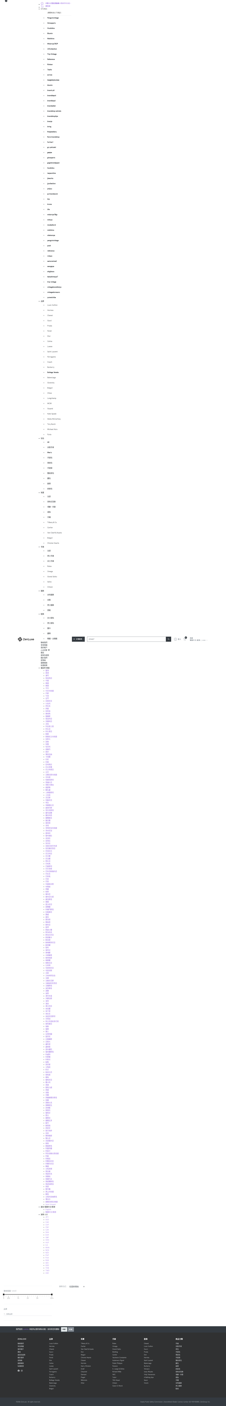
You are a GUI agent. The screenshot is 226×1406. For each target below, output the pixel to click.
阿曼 (47, 1156)
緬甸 (47, 1077)
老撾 (47, 1085)
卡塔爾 (47, 757)
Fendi (49, 331)
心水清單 (44, 650)
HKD (47, 1240)
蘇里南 (47, 1126)
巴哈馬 (47, 864)
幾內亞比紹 (49, 897)
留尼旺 (47, 1036)
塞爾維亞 (48, 818)
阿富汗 (47, 1151)
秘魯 (47, 1062)
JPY (47, 1217)
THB (47, 1268)
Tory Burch (51, 424)
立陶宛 (47, 1067)
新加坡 (47, 940)
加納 (47, 742)
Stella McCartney (54, 419)
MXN (47, 1248)
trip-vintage (51, 282)
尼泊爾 (47, 859)
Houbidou (51, 28)
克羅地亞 (48, 721)
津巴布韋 (48, 996)
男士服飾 (50, 605)
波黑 (47, 993)
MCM (49, 403)
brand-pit (50, 90)
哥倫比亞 (48, 782)
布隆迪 (47, 887)
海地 (47, 1001)
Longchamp (51, 398)
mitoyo (49, 220)
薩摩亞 (47, 1118)
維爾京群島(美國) (51, 1202)
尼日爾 (47, 856)
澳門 (47, 676)
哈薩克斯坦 (49, 780)
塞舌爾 (47, 820)
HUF (47, 1243)
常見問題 (44, 645)
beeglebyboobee (53, 80)
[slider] (3, 1294)
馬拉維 (47, 1171)
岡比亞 (47, 861)
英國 (47, 1090)
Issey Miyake (148, 1372)
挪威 (47, 914)
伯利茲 (47, 711)
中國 (47, 681)
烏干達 (47, 1011)
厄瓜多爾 (48, 767)
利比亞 (47, 729)
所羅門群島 (49, 909)
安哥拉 (47, 841)
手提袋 (49, 468)
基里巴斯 (48, 808)
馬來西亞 (48, 678)
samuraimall (52, 261)
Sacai (146, 1380)
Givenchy (50, 383)
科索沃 (47, 1059)
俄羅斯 (47, 716)
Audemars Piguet (118, 1360)
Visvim (146, 1383)
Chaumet (84, 1372)
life (48, 209)
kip (48, 199)
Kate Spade (51, 414)
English (48, 1209)
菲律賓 (47, 1108)
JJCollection (52, 49)
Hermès (51, 1346)
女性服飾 (50, 595)
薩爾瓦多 (48, 1121)
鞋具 (177, 1389)
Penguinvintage (53, 18)
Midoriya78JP (52, 44)
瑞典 (47, 1029)
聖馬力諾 (48, 1087)
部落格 (43, 660)
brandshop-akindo (54, 111)
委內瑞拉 (48, 836)
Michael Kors (52, 429)
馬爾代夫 (48, 1179)
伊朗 (47, 709)
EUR (47, 1235)
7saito (49, 70)
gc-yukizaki (51, 147)
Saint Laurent (52, 352)
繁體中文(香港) (50, 1212)
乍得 (47, 696)
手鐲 (49, 517)
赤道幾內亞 (49, 1141)
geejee (49, 152)
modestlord (51, 225)
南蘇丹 (47, 749)
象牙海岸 (48, 1131)
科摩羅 (47, 1057)
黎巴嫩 (47, 1189)
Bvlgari (50, 388)
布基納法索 (49, 884)
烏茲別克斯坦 (50, 1016)
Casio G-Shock (117, 1386)
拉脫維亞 (48, 912)
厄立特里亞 (49, 770)
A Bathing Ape (149, 1377)
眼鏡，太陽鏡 (52, 639)
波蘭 (47, 991)
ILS (46, 1245)
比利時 (47, 965)
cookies (26, 1329)
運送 (42, 653)
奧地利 (47, 833)
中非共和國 (49, 691)
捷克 (47, 917)
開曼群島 (48, 1146)
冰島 (47, 724)
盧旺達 (47, 1044)
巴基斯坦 (48, 866)
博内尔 (47, 1199)
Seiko (49, 582)
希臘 (47, 889)
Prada (49, 326)
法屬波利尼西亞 (51, 983)
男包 (177, 1349)
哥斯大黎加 (49, 785)
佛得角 (47, 714)
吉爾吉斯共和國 (51, 775)
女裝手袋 (50, 447)
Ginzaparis (51, 23)
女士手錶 (50, 561)
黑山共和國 (49, 1192)
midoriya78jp (52, 215)
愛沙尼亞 (48, 904)
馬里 (47, 1187)
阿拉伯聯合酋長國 (52, 1153)
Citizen (50, 587)
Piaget (83, 1377)
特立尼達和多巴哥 (52, 1021)
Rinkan (50, 64)
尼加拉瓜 (48, 851)
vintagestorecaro (53, 292)
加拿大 (47, 739)
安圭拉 (47, 843)
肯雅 (47, 1093)
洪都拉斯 (48, 998)
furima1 (50, 142)
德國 (47, 902)
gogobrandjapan (53, 163)
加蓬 (47, 744)
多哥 (47, 826)
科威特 (47, 1054)
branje (49, 121)
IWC (113, 1374)
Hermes (50, 310)
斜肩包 (49, 489)
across (49, 75)
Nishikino (50, 39)
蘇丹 (47, 1123)
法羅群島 (48, 986)
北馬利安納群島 (51, 1197)
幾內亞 (47, 894)
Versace (146, 1369)
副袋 (49, 484)
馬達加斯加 (49, 1184)
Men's (49, 452)
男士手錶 (50, 556)
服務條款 (44, 663)
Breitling (115, 1352)
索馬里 (47, 1075)
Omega (50, 571)
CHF (47, 1225)
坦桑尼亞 (48, 800)
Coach (49, 362)
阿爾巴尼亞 (49, 1164)
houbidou (50, 168)
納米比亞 (48, 1072)
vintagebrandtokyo (54, 287)
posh (49, 246)
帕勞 (47, 892)
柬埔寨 (47, 953)
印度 (47, 762)
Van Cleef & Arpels (54, 533)
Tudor (114, 1377)
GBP (47, 1237)
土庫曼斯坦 (49, 792)
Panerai (115, 1366)
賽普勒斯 (48, 1136)
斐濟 (47, 927)
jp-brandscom (52, 194)
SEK (47, 1263)
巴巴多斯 (48, 869)
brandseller (51, 106)
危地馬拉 (48, 764)
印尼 (47, 759)
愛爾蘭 (47, 907)
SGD (47, 1265)
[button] (198, 639)
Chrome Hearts (53, 543)
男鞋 (49, 610)
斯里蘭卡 (48, 937)
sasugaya (50, 266)
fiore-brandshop (53, 137)
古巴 (47, 772)
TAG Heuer (116, 1380)
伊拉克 (47, 706)
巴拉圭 (47, 874)
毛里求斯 (48, 970)
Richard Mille (116, 1372)
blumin (49, 85)
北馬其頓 (48, 1169)
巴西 (47, 881)
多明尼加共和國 (51, 828)
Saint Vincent (50, 1204)
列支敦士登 (49, 726)
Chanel (50, 315)
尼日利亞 (48, 854)
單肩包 (49, 463)
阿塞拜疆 (48, 1148)
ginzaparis (51, 158)
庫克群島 (48, 899)
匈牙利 (47, 747)
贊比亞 (47, 1138)
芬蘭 (47, 1095)
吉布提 (47, 777)
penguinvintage (53, 240)
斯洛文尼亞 (49, 935)
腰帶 (49, 633)
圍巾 (49, 628)
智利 (47, 948)
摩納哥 (47, 922)
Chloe (49, 393)
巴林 (47, 879)
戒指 (49, 512)
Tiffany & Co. (52, 522)
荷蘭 (47, 1100)
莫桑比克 (48, 1103)
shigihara (50, 271)
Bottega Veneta (53, 372)
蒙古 (47, 1115)
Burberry (50, 367)
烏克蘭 (47, 1009)
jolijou (49, 189)
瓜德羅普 (48, 955)
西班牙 (47, 1128)
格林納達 (48, 958)
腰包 (49, 478)
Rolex (49, 566)
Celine (49, 341)
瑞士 (47, 1031)
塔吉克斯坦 (49, 810)
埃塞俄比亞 (49, 805)
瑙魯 (47, 1026)
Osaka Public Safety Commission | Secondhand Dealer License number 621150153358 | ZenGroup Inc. (175, 1402)
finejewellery (52, 132)
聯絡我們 (44, 642)
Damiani (83, 1374)
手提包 (49, 458)
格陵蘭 (47, 960)
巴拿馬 (47, 876)
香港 (47, 673)
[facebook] (19, 1371)
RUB (47, 1260)
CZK (47, 1230)
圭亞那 (47, 798)
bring (49, 127)
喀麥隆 (47, 787)
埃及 (47, 803)
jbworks (50, 178)
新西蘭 (47, 945)
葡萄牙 (47, 1113)
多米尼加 (48, 831)
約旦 (47, 1070)
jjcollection (51, 183)
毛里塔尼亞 (49, 968)
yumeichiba (51, 297)
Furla (49, 434)
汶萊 (47, 973)
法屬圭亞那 (49, 981)
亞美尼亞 (48, 701)
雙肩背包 (50, 473)
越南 (47, 1143)
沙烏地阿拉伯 (50, 976)
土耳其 (47, 795)
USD (47, 1273)
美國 (47, 683)
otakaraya (51, 235)
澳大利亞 (48, 1006)
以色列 (47, 704)
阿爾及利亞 (49, 1161)
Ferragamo (51, 357)
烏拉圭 (47, 1014)
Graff (82, 1369)
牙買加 (47, 1019)
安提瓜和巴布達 (51, 846)
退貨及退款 (45, 655)
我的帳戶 (44, 648)
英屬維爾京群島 (51, 1098)
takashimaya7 (52, 277)
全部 (49, 496)
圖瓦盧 (47, 790)
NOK (47, 1250)
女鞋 (49, 600)
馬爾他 (47, 1176)
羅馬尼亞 (48, 1080)
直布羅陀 (48, 1049)
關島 (47, 1194)
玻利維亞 (48, 1024)
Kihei (82, 1383)
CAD (47, 1222)
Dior (49, 336)
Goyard (50, 409)
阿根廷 (47, 1159)
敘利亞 (47, 925)
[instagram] (22, 1371)
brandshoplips (52, 116)
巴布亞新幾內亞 (51, 871)
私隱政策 (44, 665)
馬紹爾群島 (49, 1181)
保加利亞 (48, 719)
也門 (47, 698)
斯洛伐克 (48, 932)
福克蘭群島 (49, 1052)
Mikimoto (84, 1380)
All (48, 442)
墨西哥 (47, 823)
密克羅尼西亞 (50, 848)
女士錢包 (50, 618)
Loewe (49, 346)
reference (50, 251)
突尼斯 (47, 1065)
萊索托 (47, 1110)
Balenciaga (51, 378)
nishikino (50, 230)
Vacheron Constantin (119, 1357)
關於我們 (44, 658)
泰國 (47, 686)
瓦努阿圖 (48, 1034)
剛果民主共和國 (51, 737)
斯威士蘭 (48, 930)
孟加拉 (47, 838)
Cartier (50, 528)
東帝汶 (47, 950)
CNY (47, 1227)
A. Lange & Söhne (118, 1369)
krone (49, 204)
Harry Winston (86, 1366)
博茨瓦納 (48, 754)
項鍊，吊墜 (51, 507)
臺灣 (47, 670)
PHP (47, 1255)
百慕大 (47, 1042)
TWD (47, 1271)
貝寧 (47, 1133)
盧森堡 (47, 1047)
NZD (47, 1253)
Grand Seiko (52, 577)
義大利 (47, 1082)
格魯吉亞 (48, 963)
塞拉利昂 (48, 815)
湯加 (47, 1004)
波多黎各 (48, 988)
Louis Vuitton (52, 305)
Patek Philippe (117, 1363)
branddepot (51, 95)
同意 (64, 1329)
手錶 (177, 1343)
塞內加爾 (48, 813)
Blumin (50, 33)
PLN (47, 1258)
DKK (47, 1232)
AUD (47, 1220)
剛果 (47, 734)
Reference (51, 59)
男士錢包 (50, 623)
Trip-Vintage (51, 54)
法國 (47, 978)
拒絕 (70, 1329)
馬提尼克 (48, 1174)
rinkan (49, 256)
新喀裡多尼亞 (50, 942)
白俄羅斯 (48, 1039)
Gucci (49, 321)
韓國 (47, 1166)
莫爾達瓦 (48, 1105)
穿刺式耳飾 (51, 502)
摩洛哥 (47, 920)
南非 (47, 752)
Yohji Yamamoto (149, 1374)
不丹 (47, 688)
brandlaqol (51, 101)
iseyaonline (51, 173)
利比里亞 (48, 731)
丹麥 (47, 693)
